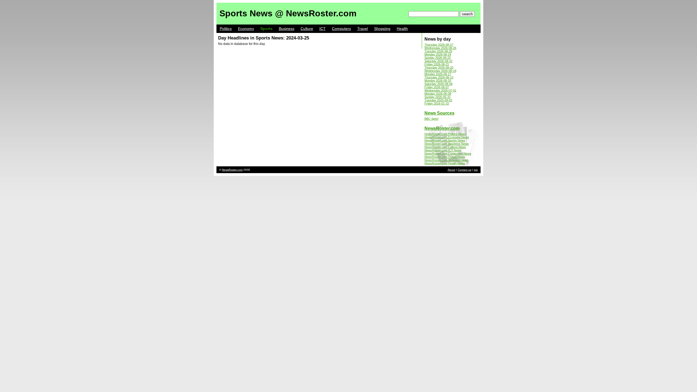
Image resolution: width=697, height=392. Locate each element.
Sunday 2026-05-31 (437, 97)
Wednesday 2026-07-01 (440, 90)
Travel (362, 28)
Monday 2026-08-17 (437, 74)
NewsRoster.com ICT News (442, 150)
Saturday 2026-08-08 (438, 83)
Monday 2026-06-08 (437, 93)
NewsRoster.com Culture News (445, 147)
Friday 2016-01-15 (436, 103)
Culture (307, 28)
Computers (341, 28)
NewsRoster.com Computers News (447, 153)
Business (286, 28)
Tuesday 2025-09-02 (438, 100)
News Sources (439, 113)
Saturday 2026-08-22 (438, 61)
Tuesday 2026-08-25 (438, 51)
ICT (322, 28)
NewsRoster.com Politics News (445, 134)
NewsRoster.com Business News (446, 143)
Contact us (464, 169)
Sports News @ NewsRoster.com (287, 13)
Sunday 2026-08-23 (437, 57)
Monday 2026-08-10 (437, 80)
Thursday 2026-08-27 (438, 44)
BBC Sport (431, 118)
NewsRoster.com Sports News (444, 140)
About (451, 169)
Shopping (382, 28)
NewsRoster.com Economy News (446, 137)
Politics (226, 28)
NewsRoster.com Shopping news (446, 160)
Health (402, 28)
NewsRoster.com (442, 128)
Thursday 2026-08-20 (438, 67)
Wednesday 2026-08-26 (440, 48)
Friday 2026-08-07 (436, 87)
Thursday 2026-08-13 (438, 77)
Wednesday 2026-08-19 (440, 70)
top (476, 169)
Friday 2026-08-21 (436, 64)
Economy (246, 28)
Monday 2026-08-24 (437, 54)
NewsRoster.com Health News (444, 163)
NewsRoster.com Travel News (444, 156)
